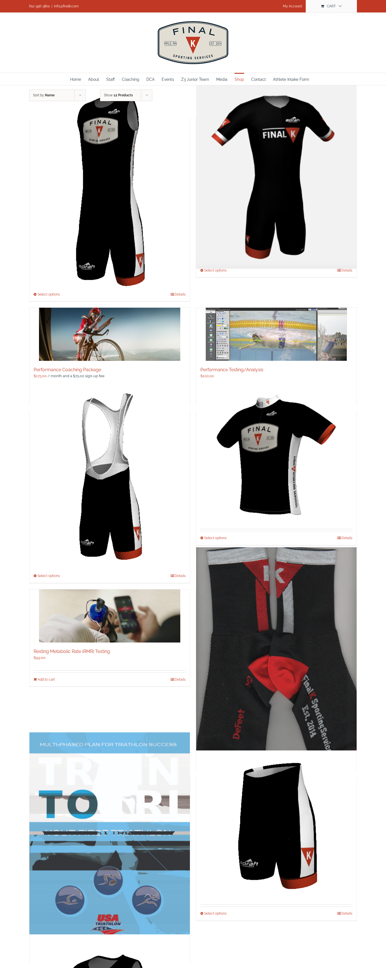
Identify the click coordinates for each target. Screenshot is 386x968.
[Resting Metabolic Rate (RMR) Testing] (109, 616)
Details (346, 270)
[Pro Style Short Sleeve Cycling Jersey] (276, 456)
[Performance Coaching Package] (109, 334)
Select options (215, 270)
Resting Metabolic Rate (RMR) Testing (72, 651)
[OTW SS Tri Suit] (276, 175)
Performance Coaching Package (67, 369)
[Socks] (276, 657)
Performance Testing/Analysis (231, 369)
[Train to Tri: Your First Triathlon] (109, 847)
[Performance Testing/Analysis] (276, 334)
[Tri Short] (276, 826)
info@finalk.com (66, 6)
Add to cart (46, 679)
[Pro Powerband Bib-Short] (109, 475)
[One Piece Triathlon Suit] (109, 187)
